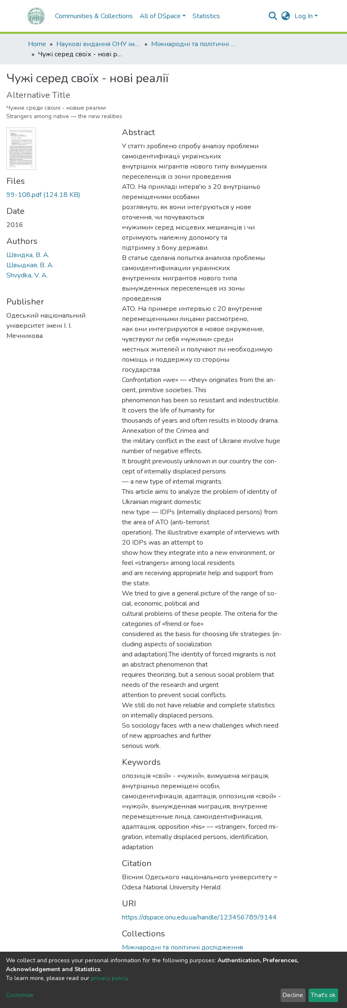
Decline (293, 995)
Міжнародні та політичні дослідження (193, 44)
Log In (304, 16)
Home (37, 44)
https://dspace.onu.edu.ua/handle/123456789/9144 (199, 917)
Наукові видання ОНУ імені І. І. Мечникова (98, 44)
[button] (286, 16)
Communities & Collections (94, 16)
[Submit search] (273, 16)
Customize (19, 995)
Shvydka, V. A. (27, 275)
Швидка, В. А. (28, 255)
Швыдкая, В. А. (30, 265)
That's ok (323, 995)
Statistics (206, 16)
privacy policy (109, 978)
